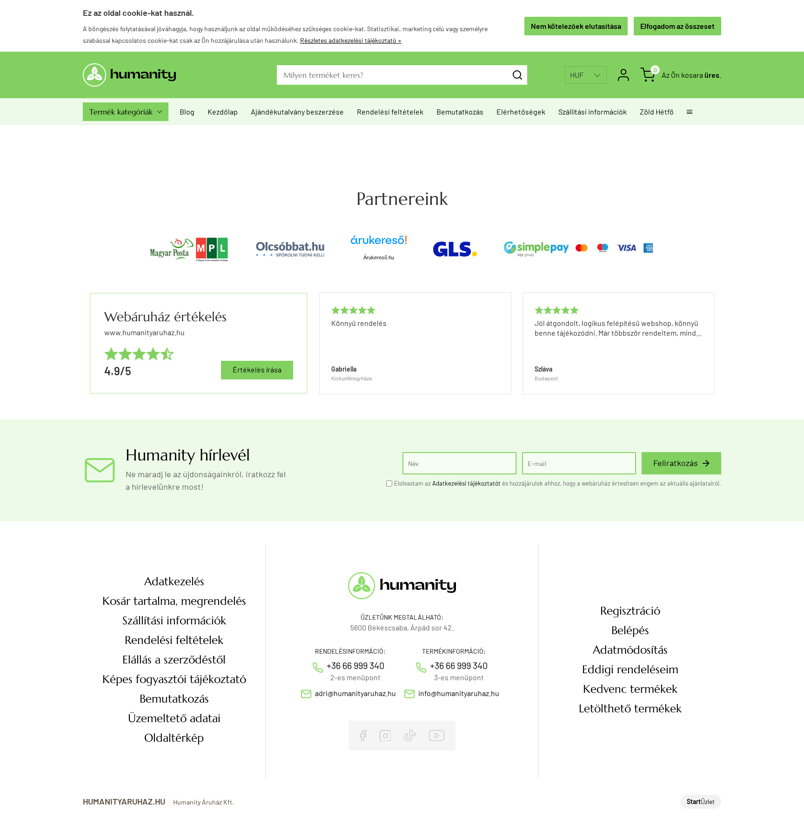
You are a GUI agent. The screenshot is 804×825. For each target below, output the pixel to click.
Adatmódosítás (630, 650)
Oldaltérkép (174, 738)
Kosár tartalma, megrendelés (174, 601)
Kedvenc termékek (630, 689)
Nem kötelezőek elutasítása (576, 25)
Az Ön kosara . (691, 74)
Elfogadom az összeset (677, 25)
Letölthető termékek (630, 709)
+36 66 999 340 (355, 665)
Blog (187, 111)
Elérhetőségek (520, 111)
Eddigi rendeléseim (630, 669)
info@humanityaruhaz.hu (458, 693)
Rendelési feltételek (390, 111)
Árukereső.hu (378, 257)
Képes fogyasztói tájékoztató (174, 679)
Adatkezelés (174, 581)
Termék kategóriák (125, 111)
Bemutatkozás (459, 111)
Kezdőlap (223, 111)
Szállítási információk (592, 111)
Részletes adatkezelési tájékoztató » (351, 40)
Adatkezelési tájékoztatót (466, 483)
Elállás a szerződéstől (174, 660)
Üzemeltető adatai (174, 718)
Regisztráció (630, 611)
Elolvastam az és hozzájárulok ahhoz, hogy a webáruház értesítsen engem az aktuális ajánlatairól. (557, 483)
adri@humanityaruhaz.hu (355, 693)
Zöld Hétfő (657, 111)
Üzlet (701, 801)
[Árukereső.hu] (378, 243)
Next (710, 343)
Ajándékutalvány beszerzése (297, 111)
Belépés (630, 630)
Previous (318, 343)
